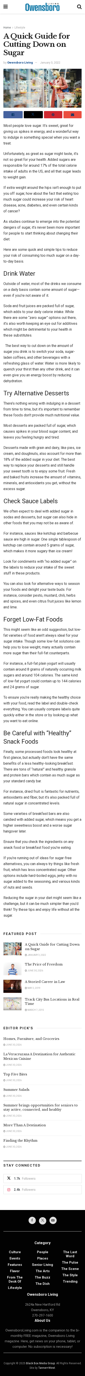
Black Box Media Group (40, 1363)
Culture (15, 1252)
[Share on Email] (72, 114)
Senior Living (42, 1265)
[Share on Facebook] (13, 114)
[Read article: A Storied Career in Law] (12, 986)
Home (7, 27)
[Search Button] (79, 7)
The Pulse (70, 1262)
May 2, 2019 (33, 988)
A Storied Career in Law (45, 982)
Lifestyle (20, 27)
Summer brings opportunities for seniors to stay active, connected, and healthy (40, 1107)
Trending (70, 1281)
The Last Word (70, 1254)
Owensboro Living (20, 62)
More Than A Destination (24, 1125)
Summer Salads (16, 1090)
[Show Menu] (5, 7)
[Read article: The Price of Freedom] (12, 968)
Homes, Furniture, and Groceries (31, 1039)
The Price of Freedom (44, 964)
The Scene (70, 1269)
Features (15, 1265)
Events (15, 1258)
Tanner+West (46, 1367)
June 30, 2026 (35, 970)
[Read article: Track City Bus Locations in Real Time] (12, 1003)
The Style (70, 1275)
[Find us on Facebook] (32, 1220)
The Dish (42, 1284)
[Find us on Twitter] (42, 1220)
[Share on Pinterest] (53, 114)
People (42, 1252)
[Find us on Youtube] (53, 1220)
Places (42, 1258)
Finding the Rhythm (20, 1141)
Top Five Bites (15, 1074)
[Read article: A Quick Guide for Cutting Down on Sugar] (12, 948)
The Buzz (42, 1277)
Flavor (15, 1271)
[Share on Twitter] (33, 114)
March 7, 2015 (35, 1010)
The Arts (43, 1271)
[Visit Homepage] (42, 6)
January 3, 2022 (50, 62)
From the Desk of (15, 1279)
